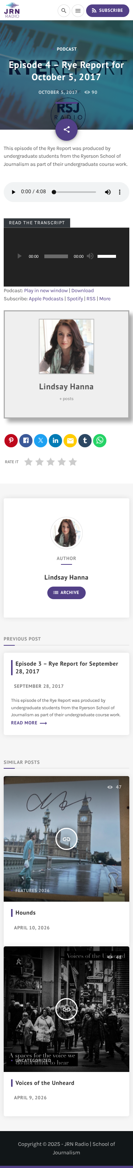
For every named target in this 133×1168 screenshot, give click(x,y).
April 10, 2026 (32, 928)
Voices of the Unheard (45, 1083)
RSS (91, 299)
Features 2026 (33, 891)
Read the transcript (37, 222)
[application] (66, 257)
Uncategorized (33, 1060)
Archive (65, 592)
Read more (29, 723)
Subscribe (107, 10)
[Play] (19, 256)
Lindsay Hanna (66, 387)
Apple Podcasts (46, 299)
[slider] (108, 255)
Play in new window (46, 290)
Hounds (26, 912)
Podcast (67, 49)
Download (82, 290)
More (105, 299)
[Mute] (90, 256)
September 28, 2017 (39, 686)
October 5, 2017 (57, 92)
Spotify (75, 299)
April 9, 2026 (30, 1097)
